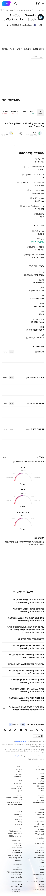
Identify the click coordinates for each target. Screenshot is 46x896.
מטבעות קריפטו (38, 783)
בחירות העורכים (38, 874)
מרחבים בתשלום (38, 889)
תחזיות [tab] (5, 49)
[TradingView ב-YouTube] (31, 730)
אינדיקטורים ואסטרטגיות (35, 881)
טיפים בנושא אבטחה (15, 855)
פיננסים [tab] (27, 49)
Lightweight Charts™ (14, 872)
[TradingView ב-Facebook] (36, 730)
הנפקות (41, 817)
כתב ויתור (19, 845)
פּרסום (20, 884)
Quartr (17, 756)
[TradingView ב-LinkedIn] (20, 730)
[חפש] (15, 3)
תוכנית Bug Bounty (15, 858)
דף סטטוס (18, 860)
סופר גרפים (40, 769)
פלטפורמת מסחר (16, 877)
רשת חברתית (39, 850)
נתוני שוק (19, 774)
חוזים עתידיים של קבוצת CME (14, 799)
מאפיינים (19, 769)
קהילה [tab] (19, 49)
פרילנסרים (40, 886)
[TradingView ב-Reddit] (4, 730)
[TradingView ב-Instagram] (26, 730)
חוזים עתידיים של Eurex (14, 802)
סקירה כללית (18, 783)
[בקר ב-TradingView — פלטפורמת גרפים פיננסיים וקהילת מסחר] (11, 99)
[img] (7, 25)
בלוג (20, 817)
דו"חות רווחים (39, 812)
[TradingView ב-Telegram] (15, 730)
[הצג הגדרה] (36, 159)
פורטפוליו (40, 824)
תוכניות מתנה (17, 776)
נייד (42, 841)
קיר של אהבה (39, 853)
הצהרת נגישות (17, 853)
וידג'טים (19, 867)
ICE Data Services (20, 741)
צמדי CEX (40, 786)
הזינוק (20, 791)
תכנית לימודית (17, 891)
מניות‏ (42, 776)
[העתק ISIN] (27, 330)
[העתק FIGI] (27, 338)
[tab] (11, 351)
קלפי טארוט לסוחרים (15, 833)
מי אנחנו (19, 812)
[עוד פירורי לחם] (35, 10)
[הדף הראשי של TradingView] (38, 3)
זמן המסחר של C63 (15, 836)
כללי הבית (40, 860)
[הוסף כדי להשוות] (21, 133)
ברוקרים (19, 786)
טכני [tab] (12, 49)
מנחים (42, 863)
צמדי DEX (40, 788)
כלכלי (42, 810)
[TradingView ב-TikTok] (10, 730)
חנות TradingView (15, 831)
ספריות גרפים (17, 870)
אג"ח (42, 781)
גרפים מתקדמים (16, 874)
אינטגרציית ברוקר (16, 886)
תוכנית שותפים (17, 889)
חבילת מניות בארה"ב (15, 805)
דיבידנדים (40, 815)
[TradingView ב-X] (42, 730)
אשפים (41, 884)
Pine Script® (39, 834)
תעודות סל (40, 778)
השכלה (41, 872)
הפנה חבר (40, 855)
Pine (42, 791)
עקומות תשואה (39, 826)
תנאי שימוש (18, 843)
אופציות (41, 829)
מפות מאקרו (39, 831)
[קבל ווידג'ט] (4, 457)
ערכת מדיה (18, 824)
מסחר (42, 870)
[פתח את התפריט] (43, 3)
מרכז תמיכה (18, 819)
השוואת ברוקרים (16, 788)
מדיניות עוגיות (17, 850)
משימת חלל (18, 814)
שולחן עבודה (39, 843)
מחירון (20, 771)
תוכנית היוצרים (39, 858)
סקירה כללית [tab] (38, 49)
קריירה (20, 822)
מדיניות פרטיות (17, 848)
